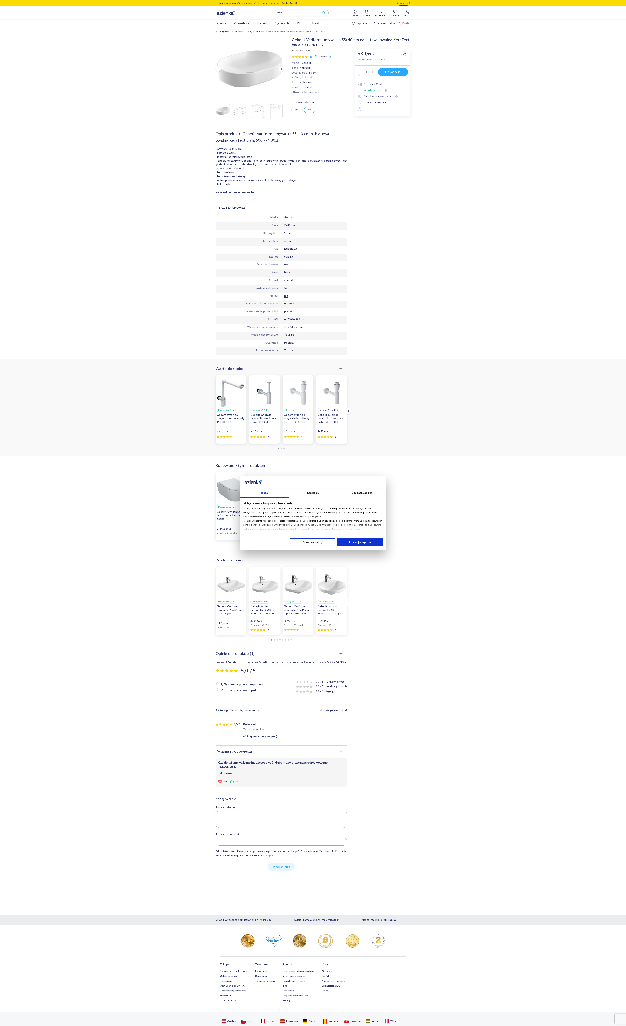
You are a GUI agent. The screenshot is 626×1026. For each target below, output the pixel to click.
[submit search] (322, 13)
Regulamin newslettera (295, 995)
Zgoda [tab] (264, 492)
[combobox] (245, 711)
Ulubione (395, 16)
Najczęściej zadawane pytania (298, 971)
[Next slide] (281, 69)
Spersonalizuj (311, 542)
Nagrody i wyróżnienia (333, 981)
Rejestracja (261, 976)
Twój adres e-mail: (228, 834)
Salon (355, 16)
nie (297, 109)
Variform (305, 67)
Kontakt (326, 976)
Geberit (306, 63)
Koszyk (407, 16)
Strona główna (223, 31)
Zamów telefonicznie (375, 102)
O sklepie (327, 971)
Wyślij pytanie (281, 866)
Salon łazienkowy (331, 986)
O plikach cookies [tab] (362, 492)
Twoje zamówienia (265, 981)
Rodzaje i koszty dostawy (233, 971)
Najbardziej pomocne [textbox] (242, 710)
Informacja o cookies (294, 976)
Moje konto (380, 16)
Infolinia (366, 16)
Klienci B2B (225, 995)
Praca (325, 990)
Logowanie (261, 971)
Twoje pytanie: (226, 807)
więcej (269, 855)
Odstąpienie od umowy (232, 986)
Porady (286, 1000)
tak (309, 109)
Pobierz (289, 342)
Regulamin (288, 990)
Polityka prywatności (294, 981)
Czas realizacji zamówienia (234, 990)
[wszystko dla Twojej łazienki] (233, 10)
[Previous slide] (218, 69)
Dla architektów (228, 1000)
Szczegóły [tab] (313, 492)
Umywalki (260, 31)
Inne (285, 986)
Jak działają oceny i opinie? (333, 710)
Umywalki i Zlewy (243, 31)
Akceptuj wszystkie (360, 542)
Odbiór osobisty (228, 976)
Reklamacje (226, 981)
